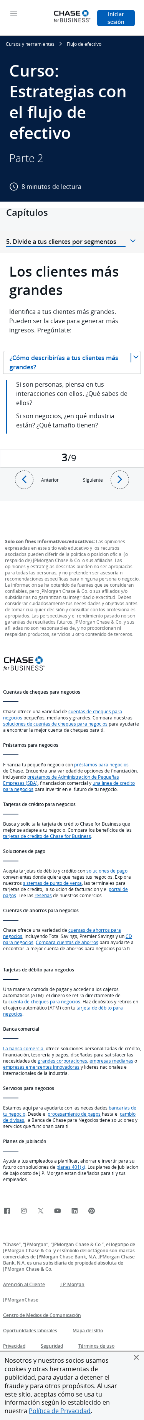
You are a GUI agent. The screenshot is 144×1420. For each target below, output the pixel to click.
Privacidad (14, 1346)
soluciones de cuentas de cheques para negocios (55, 724)
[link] (7, 1211)
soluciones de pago (106, 871)
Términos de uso (96, 1346)
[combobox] (72, 362)
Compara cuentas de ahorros (67, 942)
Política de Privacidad (60, 1411)
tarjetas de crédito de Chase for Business (47, 836)
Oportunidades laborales (30, 1330)
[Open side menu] (13, 14)
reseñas (43, 895)
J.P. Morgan (72, 1284)
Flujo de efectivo (84, 44)
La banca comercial (24, 1048)
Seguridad (52, 1346)
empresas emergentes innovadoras (41, 1067)
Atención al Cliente (24, 1284)
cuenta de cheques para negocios (44, 1001)
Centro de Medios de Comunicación (42, 1315)
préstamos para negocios (101, 764)
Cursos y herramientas (30, 44)
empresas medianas (111, 1061)
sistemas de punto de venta (52, 883)
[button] (136, 1357)
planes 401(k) (70, 1167)
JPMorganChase (20, 1300)
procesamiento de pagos (74, 1114)
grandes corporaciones (62, 1061)
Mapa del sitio (88, 1330)
